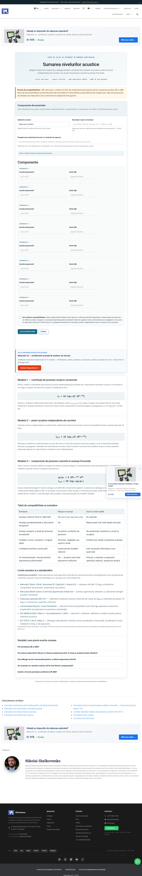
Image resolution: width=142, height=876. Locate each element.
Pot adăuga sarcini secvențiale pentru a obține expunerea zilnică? (47, 659)
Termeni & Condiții (82, 836)
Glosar (78, 823)
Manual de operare (82, 829)
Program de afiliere (53, 829)
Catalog (49, 816)
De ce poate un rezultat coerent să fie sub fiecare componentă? (45, 665)
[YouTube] (77, 859)
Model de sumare (24, 120)
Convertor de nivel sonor (83, 718)
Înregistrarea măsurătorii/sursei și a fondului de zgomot (39, 137)
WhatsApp (110, 823)
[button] (60, 8)
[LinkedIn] (71, 859)
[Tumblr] (83, 859)
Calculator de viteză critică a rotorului (20, 712)
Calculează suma (27, 331)
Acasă (46, 8)
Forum (97, 8)
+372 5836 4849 (112, 816)
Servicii (67, 8)
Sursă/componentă (26, 172)
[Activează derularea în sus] (137, 871)
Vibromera (64, 681)
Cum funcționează (111, 8)
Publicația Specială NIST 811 (33, 598)
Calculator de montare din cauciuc (19, 715)
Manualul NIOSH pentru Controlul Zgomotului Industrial (46, 591)
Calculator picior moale (83, 715)
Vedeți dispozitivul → (29, 368)
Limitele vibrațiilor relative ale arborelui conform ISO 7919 (98, 712)
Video (90, 8)
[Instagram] (83, 8)
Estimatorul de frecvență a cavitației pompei (23, 708)
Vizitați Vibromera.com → (90, 2)
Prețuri (76, 8)
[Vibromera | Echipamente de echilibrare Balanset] (5, 11)
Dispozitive (50, 823)
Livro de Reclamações (83, 840)
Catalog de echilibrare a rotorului (49, 869)
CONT (128, 14)
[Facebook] (59, 859)
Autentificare (117, 14)
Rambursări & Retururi (83, 833)
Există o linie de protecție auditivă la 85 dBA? (37, 672)
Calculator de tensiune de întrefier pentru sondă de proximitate (31, 705)
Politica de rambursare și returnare (92, 869)
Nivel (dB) (73, 172)
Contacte (127, 8)
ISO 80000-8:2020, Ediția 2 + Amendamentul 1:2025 (44, 613)
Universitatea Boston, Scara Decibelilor (38, 606)
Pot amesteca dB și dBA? (28, 647)
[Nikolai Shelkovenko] (12, 763)
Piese (48, 826)
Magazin (55, 8)
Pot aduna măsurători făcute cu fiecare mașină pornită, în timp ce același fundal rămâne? (58, 653)
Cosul (136, 8)
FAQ (77, 819)
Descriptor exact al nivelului (82, 120)
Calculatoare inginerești (84, 826)
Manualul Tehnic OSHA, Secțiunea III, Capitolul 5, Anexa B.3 (48, 584)
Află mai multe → (128, 40)
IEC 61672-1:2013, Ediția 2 (32, 620)
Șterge (43, 331)
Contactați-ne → (111, 828)
